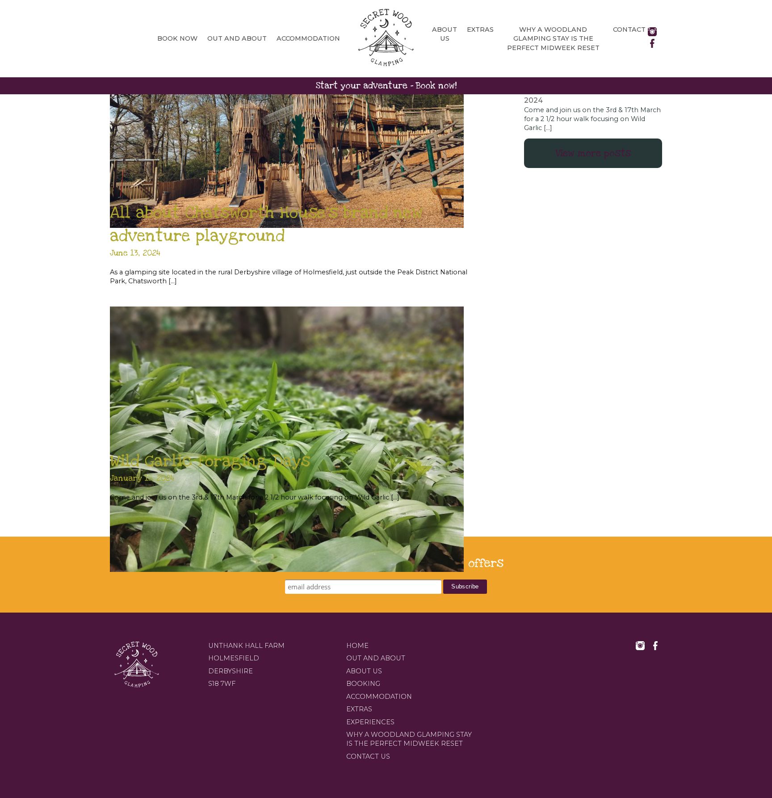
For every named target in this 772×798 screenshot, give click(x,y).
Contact (629, 29)
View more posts (593, 153)
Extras (480, 29)
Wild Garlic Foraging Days (210, 460)
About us (364, 671)
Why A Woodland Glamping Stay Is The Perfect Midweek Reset (553, 38)
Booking (363, 684)
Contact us (368, 756)
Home (357, 646)
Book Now (177, 38)
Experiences (370, 722)
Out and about (237, 38)
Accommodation (308, 38)
